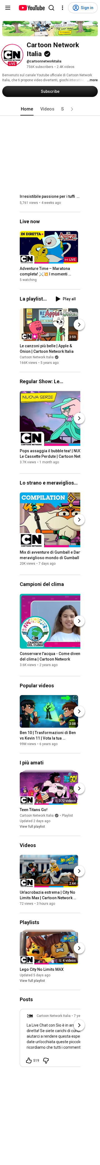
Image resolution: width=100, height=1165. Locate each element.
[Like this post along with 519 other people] (28, 1060)
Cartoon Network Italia (37, 357)
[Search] (51, 7)
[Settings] (62, 7)
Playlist (67, 815)
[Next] (79, 324)
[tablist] (50, 109)
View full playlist (32, 827)
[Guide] (7, 7)
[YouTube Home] (31, 7)
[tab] (27, 109)
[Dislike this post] (45, 1060)
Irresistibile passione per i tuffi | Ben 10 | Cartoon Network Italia (50, 196)
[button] (12, 55)
